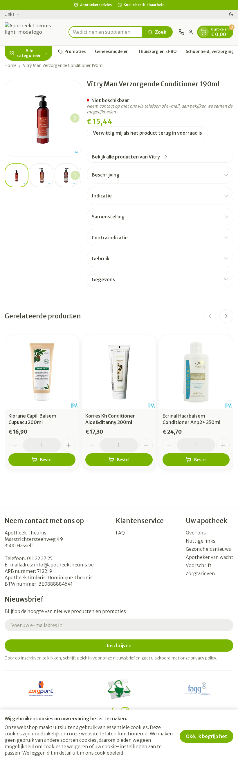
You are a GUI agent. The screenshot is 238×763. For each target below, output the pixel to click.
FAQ (120, 533)
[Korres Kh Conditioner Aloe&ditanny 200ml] (119, 372)
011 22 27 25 (40, 558)
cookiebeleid (109, 753)
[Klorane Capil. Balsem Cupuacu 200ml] (42, 372)
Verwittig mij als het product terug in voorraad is (147, 133)
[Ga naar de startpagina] (34, 32)
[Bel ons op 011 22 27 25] (181, 32)
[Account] (191, 32)
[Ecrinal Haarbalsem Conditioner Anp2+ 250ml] (196, 372)
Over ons (196, 533)
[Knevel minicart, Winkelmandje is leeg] (203, 32)
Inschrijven (119, 645)
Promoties (75, 51)
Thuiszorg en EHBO (157, 51)
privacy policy (203, 658)
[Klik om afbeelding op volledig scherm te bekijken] (43, 118)
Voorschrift (199, 565)
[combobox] (105, 32)
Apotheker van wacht (209, 557)
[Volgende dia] (226, 316)
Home (11, 65)
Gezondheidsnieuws (208, 549)
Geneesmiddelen (112, 51)
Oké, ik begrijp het (206, 736)
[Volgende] (75, 118)
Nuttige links (200, 541)
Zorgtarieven (200, 573)
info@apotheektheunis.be (64, 565)
